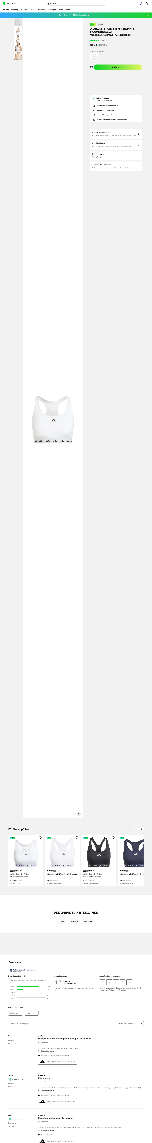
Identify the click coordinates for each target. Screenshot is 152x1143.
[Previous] (136, 829)
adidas (62, 921)
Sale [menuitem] (61, 9)
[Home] (9, 3)
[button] (18, 30)
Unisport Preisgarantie (105, 115)
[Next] (141, 829)
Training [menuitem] (24, 9)
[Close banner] (149, 15)
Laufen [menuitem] (32, 9)
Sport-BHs (74, 921)
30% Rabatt (88, 921)
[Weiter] (79, 814)
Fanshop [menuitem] (14, 9)
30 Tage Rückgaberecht (105, 110)
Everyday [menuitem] (42, 9)
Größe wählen (118, 67)
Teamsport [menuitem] (52, 9)
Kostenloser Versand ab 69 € (107, 106)
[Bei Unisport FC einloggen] (141, 3)
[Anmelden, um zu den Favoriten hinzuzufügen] (91, 67)
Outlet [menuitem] (67, 9)
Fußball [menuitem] (6, 9)
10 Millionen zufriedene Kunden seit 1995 (112, 119)
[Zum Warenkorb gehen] (146, 3)
